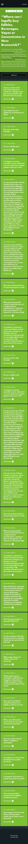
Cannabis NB (14, 837)
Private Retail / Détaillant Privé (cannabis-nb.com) (13, 58)
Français (24, 4)
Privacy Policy (14, 835)
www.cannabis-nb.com (7, 52)
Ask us (14, 75)
